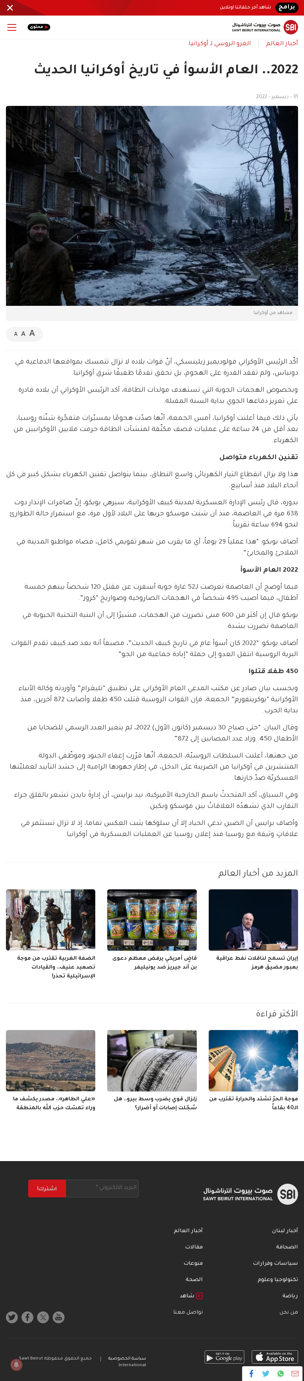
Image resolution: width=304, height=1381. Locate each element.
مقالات (194, 1248)
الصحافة (287, 1248)
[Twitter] (266, 1374)
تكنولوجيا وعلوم (278, 1280)
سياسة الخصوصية (127, 1359)
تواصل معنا (188, 1313)
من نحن (289, 1313)
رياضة (290, 1297)
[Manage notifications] (16, 1365)
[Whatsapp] (280, 1374)
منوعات (193, 1264)
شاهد (188, 1297)
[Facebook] (251, 1374)
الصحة (194, 1280)
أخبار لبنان (285, 1231)
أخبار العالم (282, 44)
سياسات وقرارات (275, 1264)
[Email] (294, 1374)
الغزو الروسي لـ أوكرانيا (220, 44)
